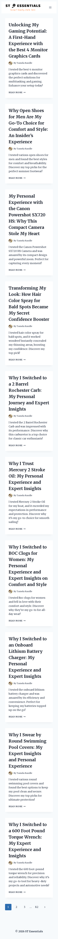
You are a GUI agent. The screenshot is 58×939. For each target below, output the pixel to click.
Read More (17, 92)
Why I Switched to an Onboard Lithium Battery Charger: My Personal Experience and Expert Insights (28, 657)
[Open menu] (50, 7)
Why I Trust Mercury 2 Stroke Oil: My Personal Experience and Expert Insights (27, 476)
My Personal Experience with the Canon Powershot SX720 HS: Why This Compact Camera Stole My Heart (27, 214)
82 (36, 907)
